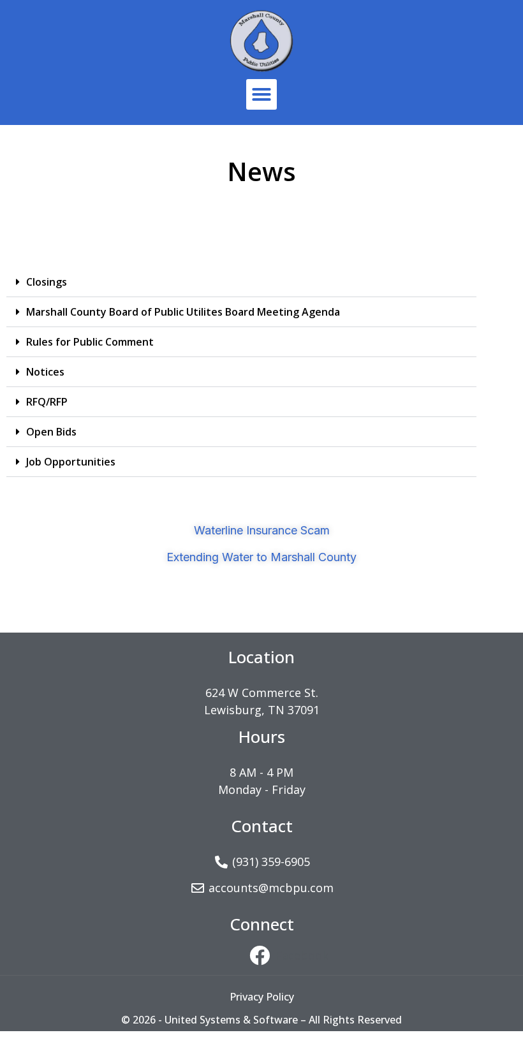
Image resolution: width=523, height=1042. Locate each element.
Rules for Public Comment (90, 342)
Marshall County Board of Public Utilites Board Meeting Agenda (183, 312)
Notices (45, 372)
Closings (46, 282)
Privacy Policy (262, 997)
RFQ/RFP (47, 402)
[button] (261, 94)
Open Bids (51, 432)
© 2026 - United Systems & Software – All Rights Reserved (261, 1020)
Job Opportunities (70, 462)
